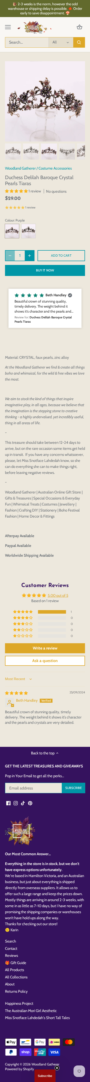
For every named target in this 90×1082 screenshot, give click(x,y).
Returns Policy (16, 991)
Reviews (11, 955)
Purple (12, 231)
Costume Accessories (55, 168)
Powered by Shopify (19, 1069)
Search (10, 941)
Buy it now (45, 270)
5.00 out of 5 (58, 595)
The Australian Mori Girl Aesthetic (31, 1010)
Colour (9, 220)
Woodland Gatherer (20, 168)
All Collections (16, 977)
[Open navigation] (8, 27)
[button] (16, 191)
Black (29, 231)
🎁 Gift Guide (15, 963)
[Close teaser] (57, 1067)
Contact (11, 948)
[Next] (78, 101)
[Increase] (29, 255)
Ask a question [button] (45, 660)
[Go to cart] (79, 27)
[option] (45, 101)
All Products (14, 970)
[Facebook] (8, 803)
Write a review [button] (45, 648)
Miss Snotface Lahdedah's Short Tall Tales (37, 1018)
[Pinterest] (30, 803)
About (9, 984)
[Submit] (79, 42)
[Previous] (11, 101)
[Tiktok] (23, 803)
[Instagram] (16, 803)
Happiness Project (19, 1003)
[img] (16, 693)
